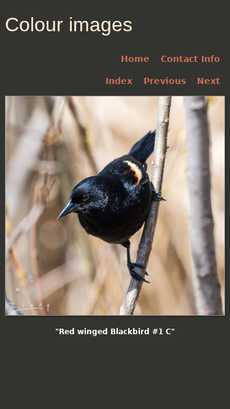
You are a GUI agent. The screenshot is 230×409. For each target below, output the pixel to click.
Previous (165, 81)
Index (118, 81)
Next (208, 81)
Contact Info (190, 59)
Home (135, 59)
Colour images (68, 24)
